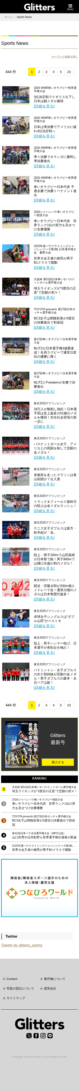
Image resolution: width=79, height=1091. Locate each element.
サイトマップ (16, 998)
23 (69, 72)
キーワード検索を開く (65, 56)
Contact (12, 979)
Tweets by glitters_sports (21, 945)
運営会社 (50, 988)
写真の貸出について (20, 988)
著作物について (54, 979)
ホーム (8, 17)
